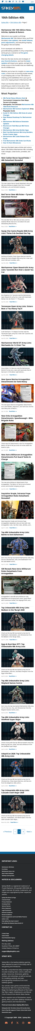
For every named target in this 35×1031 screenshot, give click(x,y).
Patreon (2, 1)
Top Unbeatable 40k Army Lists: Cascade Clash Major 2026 (15, 791)
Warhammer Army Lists (8, 871)
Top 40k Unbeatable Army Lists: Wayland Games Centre (15, 681)
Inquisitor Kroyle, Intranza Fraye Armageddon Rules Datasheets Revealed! (15, 495)
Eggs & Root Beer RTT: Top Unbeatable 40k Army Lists (13, 645)
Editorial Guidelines (7, 912)
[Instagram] (23, 1023)
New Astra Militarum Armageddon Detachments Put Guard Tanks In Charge (16, 456)
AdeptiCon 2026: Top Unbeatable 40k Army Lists (15, 754)
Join (32, 2)
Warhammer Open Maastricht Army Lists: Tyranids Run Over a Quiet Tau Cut (17, 269)
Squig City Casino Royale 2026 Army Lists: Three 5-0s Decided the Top (17, 232)
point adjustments (8, 43)
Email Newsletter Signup (8, 938)
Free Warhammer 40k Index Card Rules (17, 141)
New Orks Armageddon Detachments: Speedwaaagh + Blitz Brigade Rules (17, 418)
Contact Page (5, 933)
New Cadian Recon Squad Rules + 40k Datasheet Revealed (16, 159)
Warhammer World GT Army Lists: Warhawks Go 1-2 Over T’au (16, 344)
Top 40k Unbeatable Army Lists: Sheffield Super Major (15, 718)
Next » (29, 831)
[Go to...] (31, 8)
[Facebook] (12, 1023)
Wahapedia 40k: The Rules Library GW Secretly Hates (16, 1008)
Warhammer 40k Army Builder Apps (16, 130)
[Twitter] (17, 1023)
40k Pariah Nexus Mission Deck (14, 98)
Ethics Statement (6, 908)
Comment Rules (6, 899)
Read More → (12, 190)
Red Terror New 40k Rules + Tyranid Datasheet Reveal (17, 195)
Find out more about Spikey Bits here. (15, 1005)
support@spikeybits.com (10, 951)
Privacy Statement (7, 902)
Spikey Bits (5, 22)
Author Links (5, 919)
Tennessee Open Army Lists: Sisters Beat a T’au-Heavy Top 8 (17, 307)
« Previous (7, 831)
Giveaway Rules (6, 904)
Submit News (5, 935)
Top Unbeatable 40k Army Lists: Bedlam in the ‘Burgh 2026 (15, 608)
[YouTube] (29, 1023)
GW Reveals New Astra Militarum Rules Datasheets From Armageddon (16, 571)
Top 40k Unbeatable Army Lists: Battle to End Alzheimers (15, 533)
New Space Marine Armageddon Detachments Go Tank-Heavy (15, 380)
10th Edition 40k (15, 22)
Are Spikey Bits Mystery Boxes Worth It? (12, 923)
